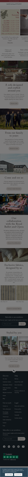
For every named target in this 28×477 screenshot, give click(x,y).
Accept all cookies (18, 474)
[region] (14, 472)
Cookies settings (9, 474)
